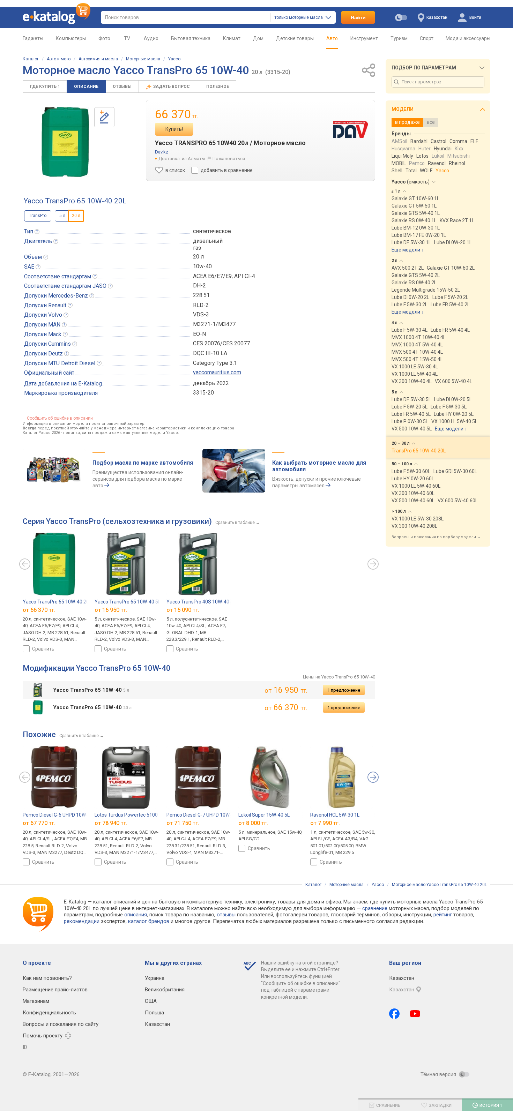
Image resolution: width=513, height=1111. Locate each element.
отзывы (226, 914)
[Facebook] (394, 1013)
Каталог (31, 59)
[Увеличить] (65, 142)
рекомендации (81, 921)
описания (135, 914)
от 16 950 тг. (111, 609)
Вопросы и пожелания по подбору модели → (436, 537)
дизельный (208, 241)
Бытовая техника (190, 38)
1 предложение (343, 690)
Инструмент (364, 38)
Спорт (426, 38)
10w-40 (202, 266)
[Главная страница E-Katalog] (56, 17)
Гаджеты (33, 38)
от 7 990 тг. (325, 823)
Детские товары (295, 38)
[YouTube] (415, 1013)
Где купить (45, 86)
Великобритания (165, 989)
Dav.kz (161, 152)
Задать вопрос (172, 86)
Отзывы (122, 86)
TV (127, 38)
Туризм (399, 38)
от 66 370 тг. (39, 609)
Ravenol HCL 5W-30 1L (334, 815)
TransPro (37, 215)
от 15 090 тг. (182, 609)
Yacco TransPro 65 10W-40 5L (128, 602)
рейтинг (442, 914)
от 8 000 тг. (253, 823)
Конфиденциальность (49, 1012)
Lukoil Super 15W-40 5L (264, 815)
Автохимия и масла (98, 59)
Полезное (217, 86)
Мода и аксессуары (468, 38)
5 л (62, 215)
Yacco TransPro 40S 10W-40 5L (201, 602)
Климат (231, 38)
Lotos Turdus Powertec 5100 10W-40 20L (140, 815)
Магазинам (36, 1001)
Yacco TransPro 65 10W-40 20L (57, 602)
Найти (358, 17)
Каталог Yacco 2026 (41, 432)
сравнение (374, 908)
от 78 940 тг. (111, 823)
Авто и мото (58, 59)
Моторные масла (143, 59)
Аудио (151, 38)
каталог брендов (148, 921)
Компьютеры (71, 38)
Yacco (174, 59)
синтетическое (212, 231)
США (151, 1001)
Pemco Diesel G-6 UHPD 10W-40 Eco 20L (67, 815)
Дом (258, 38)
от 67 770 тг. (39, 823)
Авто (332, 38)
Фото (104, 38)
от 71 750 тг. (182, 823)
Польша (154, 1012)
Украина (154, 978)
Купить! (174, 129)
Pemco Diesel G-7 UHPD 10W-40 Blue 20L (211, 815)
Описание (86, 86)
